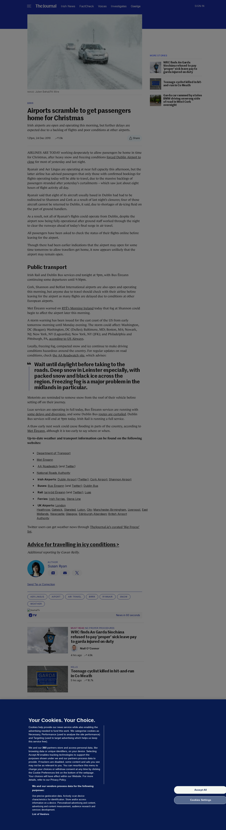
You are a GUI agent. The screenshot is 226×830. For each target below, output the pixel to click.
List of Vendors (40, 814)
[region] (113, 764)
